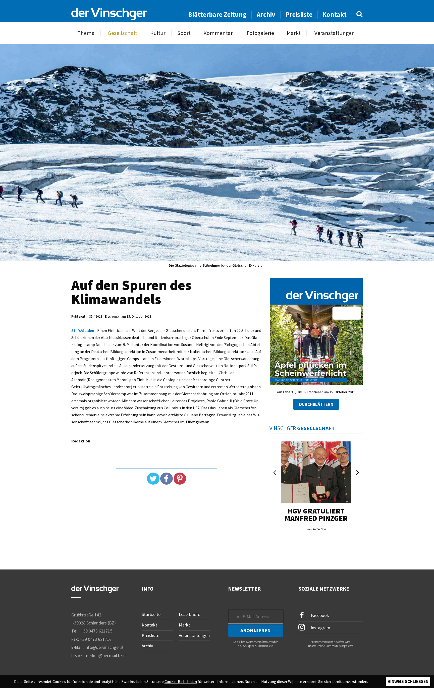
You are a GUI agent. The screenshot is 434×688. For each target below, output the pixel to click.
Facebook (319, 615)
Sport (184, 33)
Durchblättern (316, 404)
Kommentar (218, 33)
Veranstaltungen (334, 33)
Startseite (151, 614)
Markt (294, 33)
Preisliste (299, 14)
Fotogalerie (260, 33)
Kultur (158, 33)
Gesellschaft (122, 33)
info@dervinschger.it (104, 647)
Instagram (320, 627)
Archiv (266, 14)
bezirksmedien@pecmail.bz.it (98, 655)
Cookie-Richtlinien (181, 681)
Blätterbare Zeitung (217, 14)
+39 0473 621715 (96, 631)
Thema (86, 33)
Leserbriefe (189, 614)
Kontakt (334, 14)
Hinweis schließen (408, 681)
